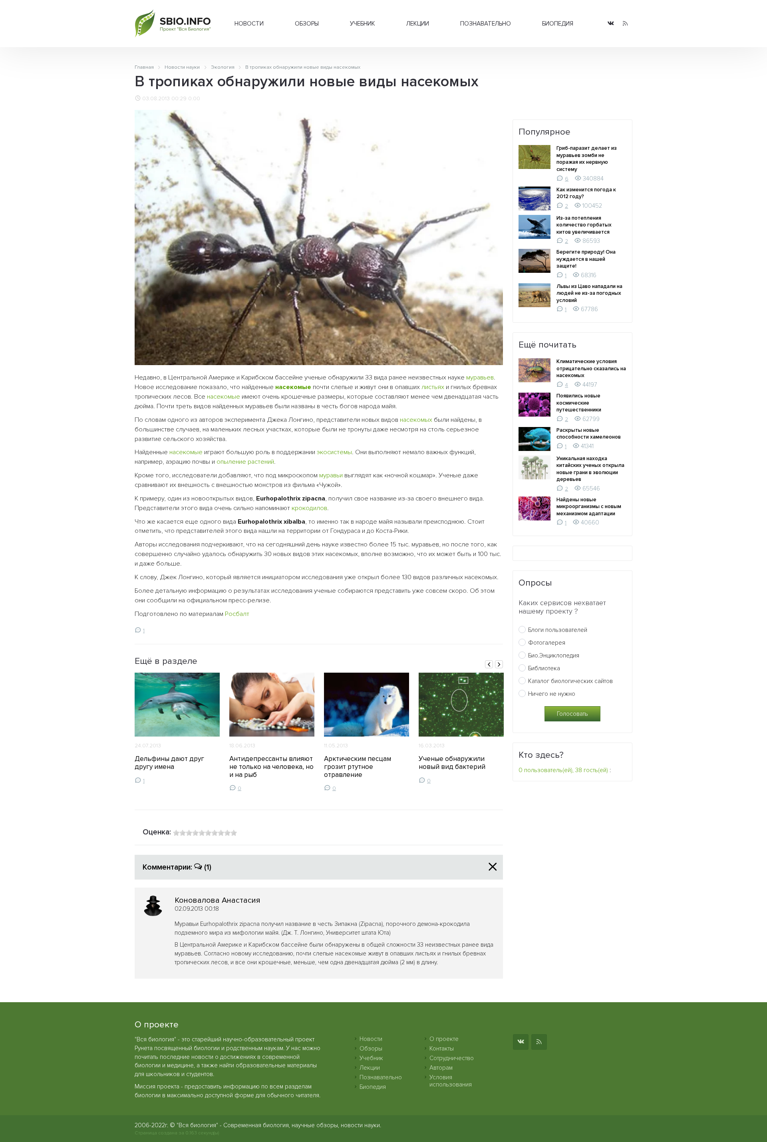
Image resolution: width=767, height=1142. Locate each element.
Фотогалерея (546, 642)
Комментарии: (177, 867)
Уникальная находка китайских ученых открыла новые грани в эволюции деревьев (590, 469)
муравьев (480, 377)
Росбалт (237, 614)
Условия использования (450, 1081)
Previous (489, 664)
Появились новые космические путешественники (578, 403)
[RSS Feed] (625, 24)
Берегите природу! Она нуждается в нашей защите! (586, 259)
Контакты (441, 1048)
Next (499, 664)
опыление (231, 462)
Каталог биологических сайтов (570, 681)
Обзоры (307, 23)
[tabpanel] (177, 728)
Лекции (417, 23)
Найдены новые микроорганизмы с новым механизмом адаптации (588, 507)
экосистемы (334, 452)
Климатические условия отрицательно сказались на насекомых (591, 368)
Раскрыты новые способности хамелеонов (588, 434)
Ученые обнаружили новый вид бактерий (452, 763)
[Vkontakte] (611, 24)
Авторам (441, 1067)
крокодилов (309, 508)
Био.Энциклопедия (553, 655)
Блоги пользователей (557, 630)
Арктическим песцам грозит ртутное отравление (357, 767)
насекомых (416, 420)
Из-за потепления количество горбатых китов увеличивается (584, 225)
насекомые (293, 387)
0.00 (194, 98)
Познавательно (485, 23)
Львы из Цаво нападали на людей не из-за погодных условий (589, 293)
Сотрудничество (451, 1058)
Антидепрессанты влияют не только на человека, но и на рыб (271, 767)
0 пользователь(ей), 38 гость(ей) (563, 770)
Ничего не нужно (551, 693)
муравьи (331, 475)
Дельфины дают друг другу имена (169, 763)
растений (261, 462)
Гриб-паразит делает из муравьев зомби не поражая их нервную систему (586, 159)
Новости (249, 23)
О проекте (444, 1039)
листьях (432, 387)
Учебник (362, 23)
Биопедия (557, 23)
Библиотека (544, 668)
